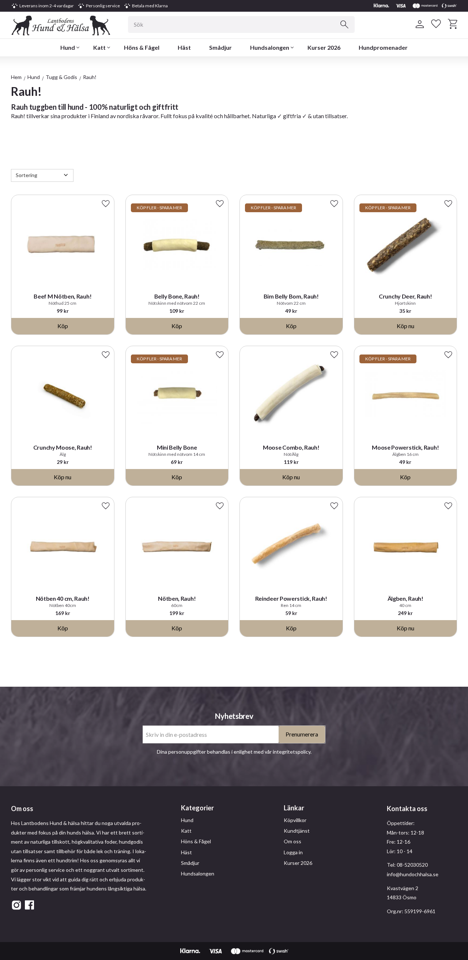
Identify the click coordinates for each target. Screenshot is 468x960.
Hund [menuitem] (67, 47)
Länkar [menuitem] (294, 808)
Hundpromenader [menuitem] (383, 47)
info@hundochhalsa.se (412, 874)
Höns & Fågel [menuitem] (141, 47)
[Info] (405, 326)
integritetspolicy (291, 752)
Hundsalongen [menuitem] (269, 47)
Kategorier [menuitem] (197, 808)
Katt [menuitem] (99, 47)
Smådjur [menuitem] (220, 47)
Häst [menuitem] (184, 47)
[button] (436, 24)
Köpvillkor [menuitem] (295, 820)
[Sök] (344, 24)
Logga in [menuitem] (293, 852)
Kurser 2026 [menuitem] (323, 47)
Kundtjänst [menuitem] (297, 831)
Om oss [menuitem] (292, 841)
